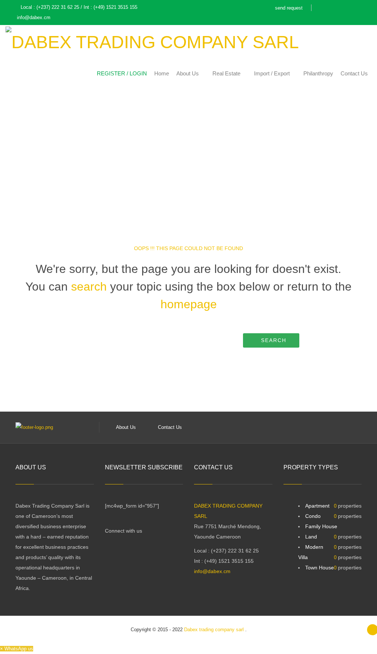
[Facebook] (319, 8)
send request (289, 8)
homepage (189, 304)
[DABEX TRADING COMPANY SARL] (152, 40)
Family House (321, 526)
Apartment (317, 506)
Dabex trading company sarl (214, 629)
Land (311, 537)
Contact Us (170, 427)
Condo (313, 516)
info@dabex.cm (212, 571)
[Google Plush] (331, 8)
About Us (126, 427)
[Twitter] (343, 8)
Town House (319, 568)
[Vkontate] (355, 8)
